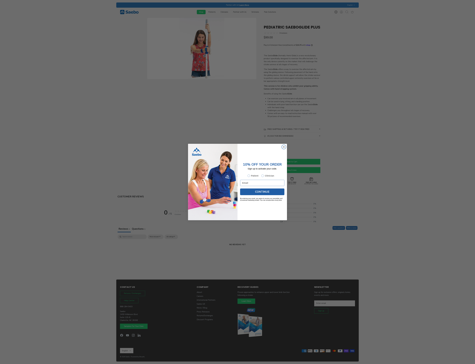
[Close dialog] (284, 147)
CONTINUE (262, 192)
